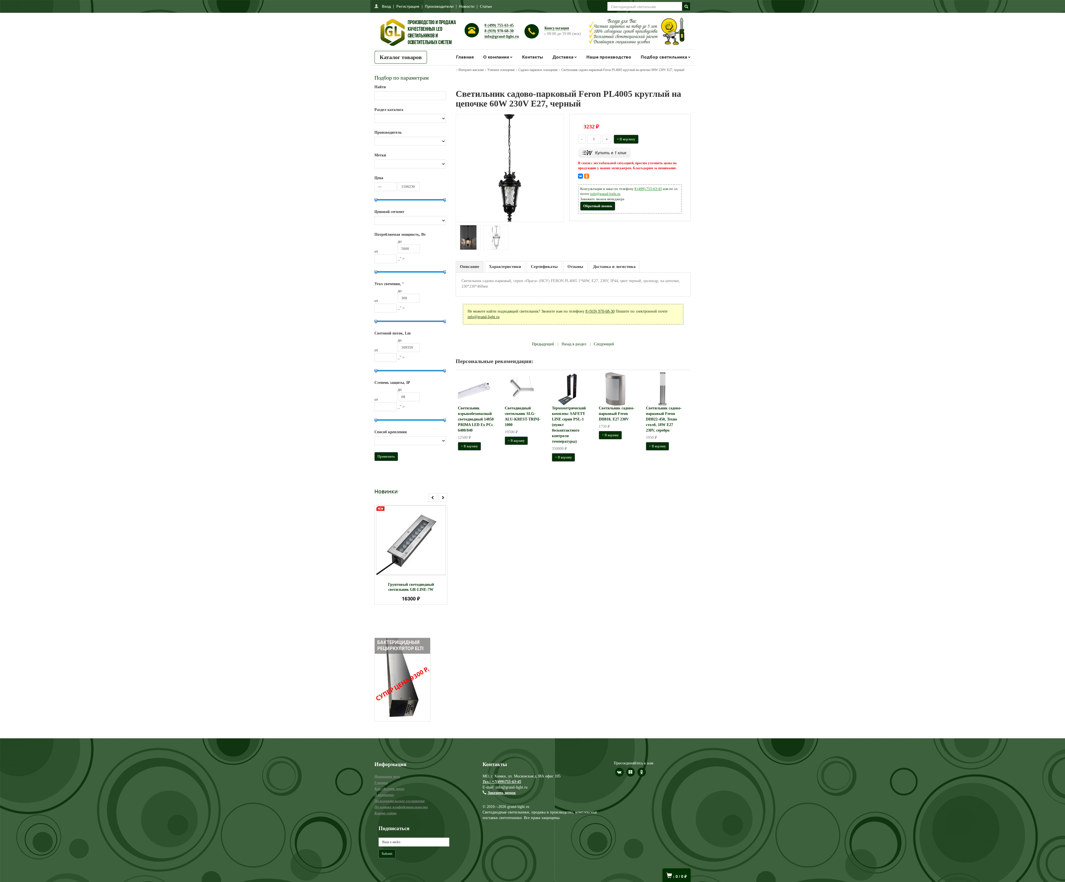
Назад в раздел (574, 344)
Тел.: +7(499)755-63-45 (502, 782)
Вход (386, 6)
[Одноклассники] (586, 176)
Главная (465, 57)
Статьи (486, 6)
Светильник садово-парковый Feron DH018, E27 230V (617, 413)
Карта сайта (385, 813)
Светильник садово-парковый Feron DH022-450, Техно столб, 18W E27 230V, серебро (664, 419)
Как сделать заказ (389, 789)
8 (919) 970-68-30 (499, 31)
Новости (466, 6)
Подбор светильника (664, 57)
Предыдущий (543, 344)
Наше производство (608, 57)
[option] (411, 555)
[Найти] (686, 6)
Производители (439, 6)
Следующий (604, 344)
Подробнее (418, 537)
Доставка (563, 57)
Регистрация (407, 6)
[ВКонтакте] (580, 176)
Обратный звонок (597, 206)
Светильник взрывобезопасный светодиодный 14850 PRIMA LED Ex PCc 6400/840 (476, 419)
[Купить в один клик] (604, 152)
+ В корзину (626, 139)
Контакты (532, 57)
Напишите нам (387, 776)
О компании (496, 57)
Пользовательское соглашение (399, 801)
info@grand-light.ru (502, 36)
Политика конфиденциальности (401, 807)
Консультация (556, 28)
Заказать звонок (502, 793)
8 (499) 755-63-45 (499, 25)
